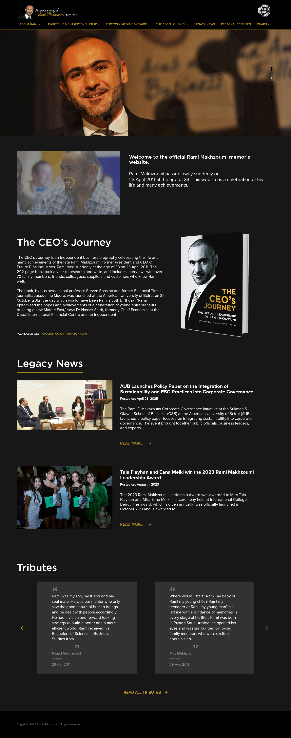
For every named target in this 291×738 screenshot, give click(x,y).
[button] (23, 628)
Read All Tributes (143, 693)
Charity (263, 24)
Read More (132, 443)
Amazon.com (77, 333)
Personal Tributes (236, 24)
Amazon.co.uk (53, 333)
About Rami (28, 24)
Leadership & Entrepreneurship (72, 24)
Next (271, 97)
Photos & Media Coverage (127, 24)
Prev (271, 69)
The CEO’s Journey (171, 24)
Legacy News (204, 24)
